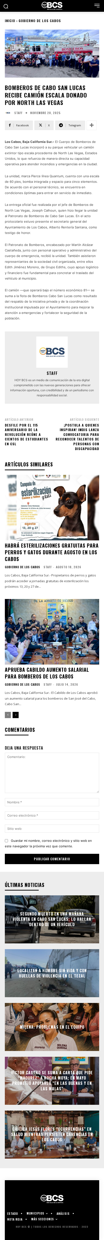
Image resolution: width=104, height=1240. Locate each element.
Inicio (10, 20)
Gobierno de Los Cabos (40, 20)
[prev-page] (8, 715)
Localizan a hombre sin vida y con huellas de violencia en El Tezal (52, 972)
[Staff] (9, 113)
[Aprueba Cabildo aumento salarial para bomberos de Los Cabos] (52, 632)
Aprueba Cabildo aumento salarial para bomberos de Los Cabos (47, 673)
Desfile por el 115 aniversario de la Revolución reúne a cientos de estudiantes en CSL (26, 434)
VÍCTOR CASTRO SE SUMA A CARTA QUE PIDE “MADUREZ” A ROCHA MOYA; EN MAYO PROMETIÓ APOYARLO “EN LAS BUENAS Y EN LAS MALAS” (52, 1081)
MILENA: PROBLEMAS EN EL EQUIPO (52, 1027)
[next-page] (16, 715)
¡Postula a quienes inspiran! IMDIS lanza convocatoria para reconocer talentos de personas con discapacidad (77, 436)
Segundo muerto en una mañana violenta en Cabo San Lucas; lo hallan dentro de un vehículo (52, 919)
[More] (92, 125)
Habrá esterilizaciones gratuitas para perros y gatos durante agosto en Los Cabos (52, 552)
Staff (18, 112)
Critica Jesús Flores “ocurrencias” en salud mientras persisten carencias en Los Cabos (52, 1134)
